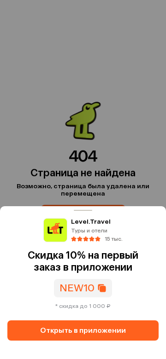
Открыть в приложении (83, 330)
